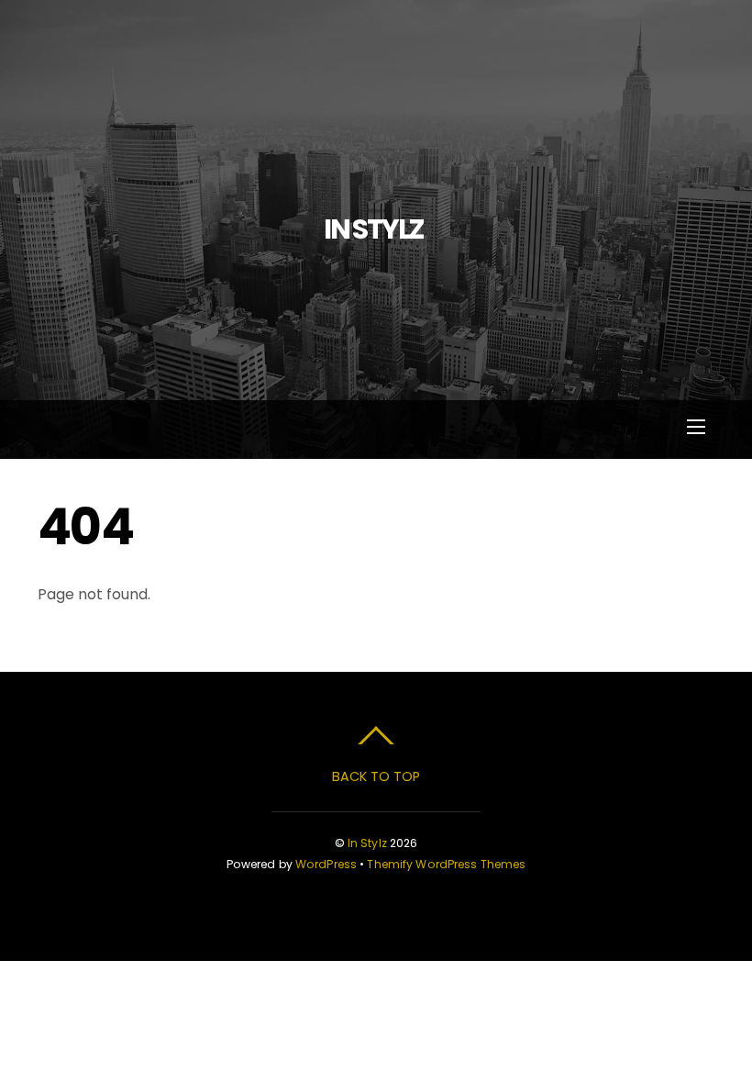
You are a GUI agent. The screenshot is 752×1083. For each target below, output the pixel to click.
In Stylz (367, 843)
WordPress (326, 864)
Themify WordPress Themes (446, 864)
